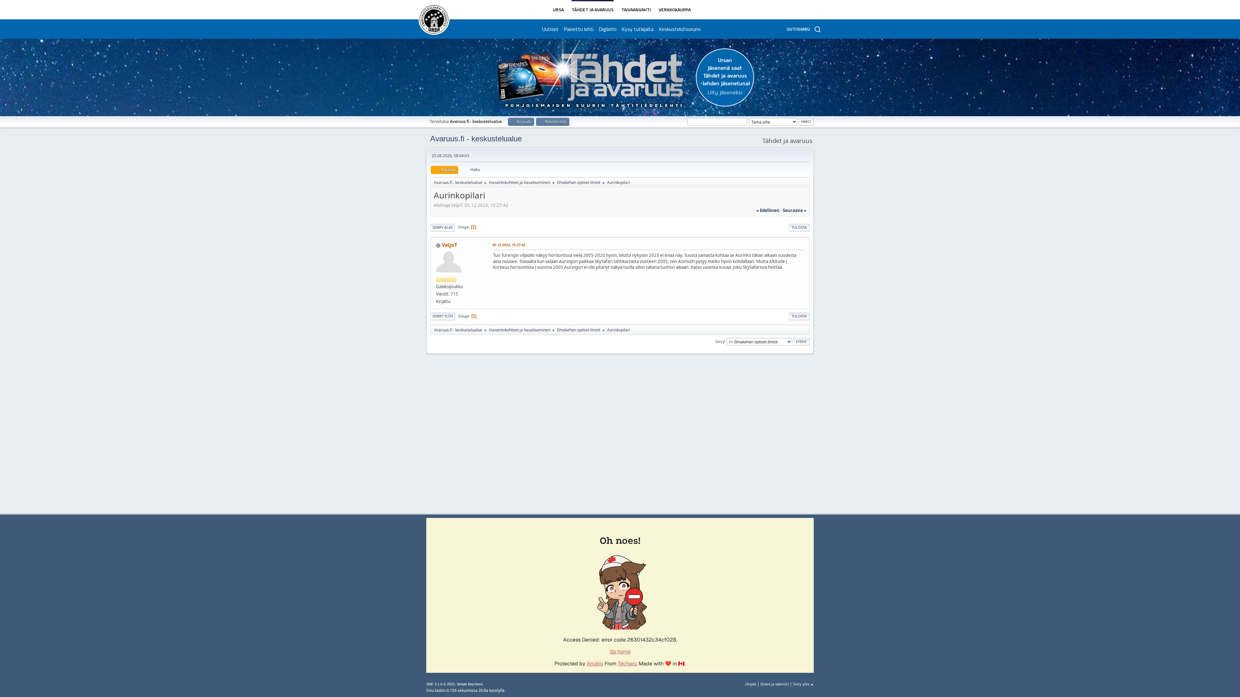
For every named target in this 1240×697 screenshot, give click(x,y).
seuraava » (794, 210)
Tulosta (799, 227)
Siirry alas (442, 227)
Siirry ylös (442, 316)
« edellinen (768, 210)
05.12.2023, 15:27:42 (508, 244)
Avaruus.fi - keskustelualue (476, 138)
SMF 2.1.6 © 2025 (440, 684)
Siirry (720, 341)
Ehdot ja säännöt (774, 684)
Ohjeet (750, 684)
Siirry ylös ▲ (803, 684)
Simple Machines (470, 684)
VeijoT (449, 244)
